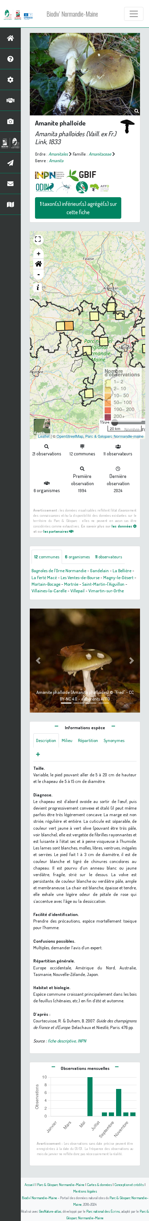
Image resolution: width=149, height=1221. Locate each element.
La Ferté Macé (44, 577)
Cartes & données (99, 1184)
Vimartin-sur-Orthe (106, 590)
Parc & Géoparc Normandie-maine (114, 436)
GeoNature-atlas (50, 1211)
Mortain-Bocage (46, 584)
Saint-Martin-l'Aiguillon (103, 584)
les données (122, 526)
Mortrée (71, 584)
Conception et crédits (129, 1184)
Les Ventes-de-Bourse (80, 577)
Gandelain (99, 570)
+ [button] (39, 253)
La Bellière (122, 570)
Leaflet (44, 436)
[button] (38, 264)
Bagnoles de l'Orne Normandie (59, 570)
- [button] (39, 274)
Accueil (30, 1184)
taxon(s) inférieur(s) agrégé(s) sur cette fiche (78, 208)
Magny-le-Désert (118, 577)
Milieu (67, 740)
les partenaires (56, 531)
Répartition (88, 740)
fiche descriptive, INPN (67, 1041)
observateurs (108, 556)
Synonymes (114, 740)
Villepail (77, 590)
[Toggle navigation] (133, 14)
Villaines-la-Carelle (49, 590)
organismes (77, 556)
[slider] (114, 422)
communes (46, 556)
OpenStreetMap (69, 436)
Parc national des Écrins (103, 1211)
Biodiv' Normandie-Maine (72, 13)
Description (46, 740)
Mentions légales (85, 1191)
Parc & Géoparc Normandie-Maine (61, 1184)
